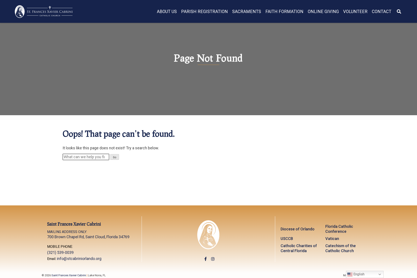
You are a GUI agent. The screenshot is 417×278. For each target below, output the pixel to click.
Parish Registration (204, 11)
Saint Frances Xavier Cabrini (68, 275)
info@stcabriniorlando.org (79, 258)
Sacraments (246, 11)
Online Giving (323, 11)
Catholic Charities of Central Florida (299, 248)
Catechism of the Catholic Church (340, 248)
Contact (381, 11)
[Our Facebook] (205, 258)
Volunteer (355, 11)
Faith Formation (284, 11)
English (358, 274)
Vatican (332, 238)
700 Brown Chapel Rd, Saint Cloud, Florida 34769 (88, 234)
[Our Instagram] (213, 258)
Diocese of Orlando (297, 229)
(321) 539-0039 (60, 252)
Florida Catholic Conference (339, 229)
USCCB (287, 238)
